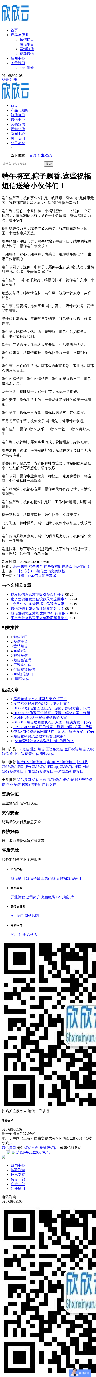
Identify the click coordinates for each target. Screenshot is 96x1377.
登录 (5, 80)
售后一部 (18, 1179)
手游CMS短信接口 (68, 771)
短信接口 (27, 39)
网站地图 (32, 916)
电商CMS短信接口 (61, 762)
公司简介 (27, 67)
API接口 (17, 916)
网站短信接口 (70, 878)
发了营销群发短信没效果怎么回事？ (39, 599)
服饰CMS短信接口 (39, 767)
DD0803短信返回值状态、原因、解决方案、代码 (51, 708)
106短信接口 (23, 674)
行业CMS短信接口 (39, 771)
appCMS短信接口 (67, 767)
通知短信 (37, 749)
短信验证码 (22, 660)
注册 (13, 80)
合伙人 (32, 934)
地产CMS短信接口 (31, 762)
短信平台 (27, 44)
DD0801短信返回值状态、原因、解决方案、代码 (51, 713)
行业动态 (45, 155)
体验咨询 (18, 1170)
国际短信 (22, 679)
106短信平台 (31, 784)
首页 (14, 30)
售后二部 (18, 1184)
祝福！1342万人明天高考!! (37, 576)
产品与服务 (20, 35)
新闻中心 (18, 58)
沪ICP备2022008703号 (33, 1152)
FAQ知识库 (65, 897)
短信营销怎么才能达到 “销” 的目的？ (40, 613)
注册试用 (18, 1189)
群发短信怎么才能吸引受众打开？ (37, 594)
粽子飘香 (20, 566)
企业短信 (17, 754)
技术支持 (18, 1175)
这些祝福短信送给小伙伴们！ (67, 566)
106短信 (19, 651)
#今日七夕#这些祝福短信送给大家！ (39, 604)
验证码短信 (48, 1148)
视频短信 (27, 53)
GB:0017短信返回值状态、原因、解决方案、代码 (52, 722)
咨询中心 (18, 1165)
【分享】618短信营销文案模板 (41, 571)
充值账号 (48, 897)
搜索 (49, 164)
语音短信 (32, 754)
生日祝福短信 (24, 669)
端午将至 (36, 566)
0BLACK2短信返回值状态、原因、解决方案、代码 (53, 731)
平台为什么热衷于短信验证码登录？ (39, 618)
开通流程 (18, 897)
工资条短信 (22, 665)
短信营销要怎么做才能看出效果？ (37, 608)
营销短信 (27, 49)
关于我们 (18, 63)
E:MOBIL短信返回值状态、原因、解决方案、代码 (52, 727)
